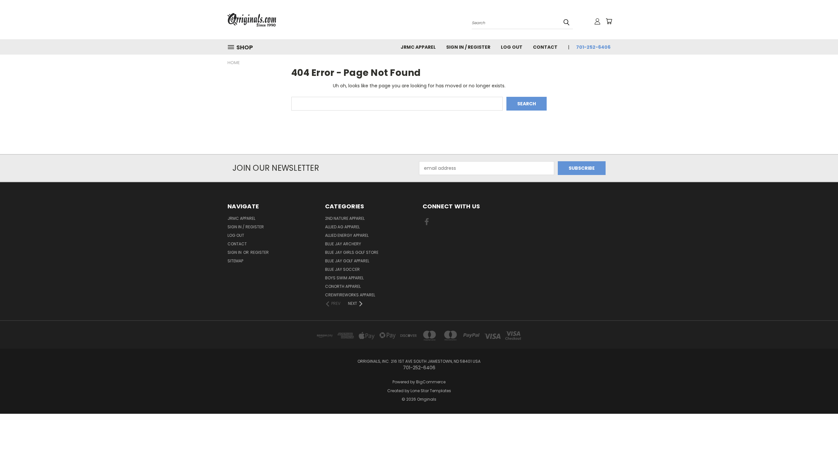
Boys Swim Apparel (344, 278)
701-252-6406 (593, 47)
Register (259, 252)
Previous (821, 451)
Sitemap (235, 261)
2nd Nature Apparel (345, 218)
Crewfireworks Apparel (350, 295)
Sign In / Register (468, 47)
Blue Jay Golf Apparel (347, 261)
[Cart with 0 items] (609, 21)
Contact (545, 47)
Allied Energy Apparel (347, 235)
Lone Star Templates (430, 390)
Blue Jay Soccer (342, 269)
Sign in (235, 252)
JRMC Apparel (418, 47)
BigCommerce (431, 382)
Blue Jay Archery (343, 244)
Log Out (511, 47)
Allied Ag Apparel (342, 227)
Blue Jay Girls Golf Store (351, 252)
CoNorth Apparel (343, 286)
